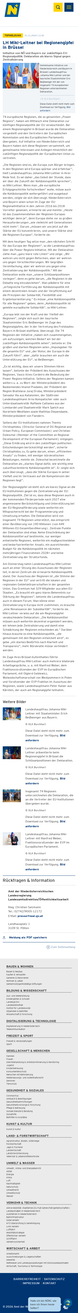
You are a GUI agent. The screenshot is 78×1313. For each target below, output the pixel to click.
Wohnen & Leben (14, 980)
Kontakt (49, 1283)
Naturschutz (12, 1186)
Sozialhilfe (11, 1114)
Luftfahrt (10, 1229)
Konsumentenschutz (16, 1071)
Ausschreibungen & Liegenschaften (23, 1256)
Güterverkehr (12, 1220)
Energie (10, 1174)
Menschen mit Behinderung (19, 1074)
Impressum (31, 1283)
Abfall (9, 1171)
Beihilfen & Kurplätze (16, 1117)
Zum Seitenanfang (62, 947)
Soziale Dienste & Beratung (19, 1111)
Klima (9, 1177)
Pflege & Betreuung (15, 1108)
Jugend (10, 1065)
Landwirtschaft (13, 1150)
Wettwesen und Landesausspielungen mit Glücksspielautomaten (37, 1262)
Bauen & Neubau (14, 971)
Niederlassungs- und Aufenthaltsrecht (24, 1077)
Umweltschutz (13, 1193)
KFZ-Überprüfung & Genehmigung (23, 1223)
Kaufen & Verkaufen (16, 974)
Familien (10, 1056)
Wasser (9, 1196)
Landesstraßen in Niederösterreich (23, 1211)
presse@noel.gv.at (30, 916)
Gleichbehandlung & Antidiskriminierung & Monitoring (32, 1062)
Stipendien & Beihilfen (17, 1011)
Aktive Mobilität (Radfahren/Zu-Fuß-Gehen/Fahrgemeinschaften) (38, 1208)
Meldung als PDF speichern (27, 937)
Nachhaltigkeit (13, 1183)
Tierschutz (11, 1083)
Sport (9, 1044)
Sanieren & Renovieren (17, 977)
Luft (8, 1180)
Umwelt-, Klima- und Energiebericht (23, 1168)
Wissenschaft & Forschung (19, 1014)
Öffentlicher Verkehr (16, 1235)
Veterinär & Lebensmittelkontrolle (22, 1156)
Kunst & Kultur (13, 1129)
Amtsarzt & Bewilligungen (19, 1098)
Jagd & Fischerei (14, 1147)
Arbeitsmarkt (12, 1253)
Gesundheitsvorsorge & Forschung (23, 1104)
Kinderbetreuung (14, 1068)
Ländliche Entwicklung (17, 1153)
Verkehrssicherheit (15, 1241)
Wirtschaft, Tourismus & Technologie (24, 1266)
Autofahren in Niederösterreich (21, 1214)
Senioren (10, 1080)
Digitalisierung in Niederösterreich (23, 1026)
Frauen (9, 1059)
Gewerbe (10, 1259)
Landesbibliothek (14, 1005)
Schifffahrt (11, 1238)
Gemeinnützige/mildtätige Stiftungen (24, 984)
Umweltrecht (12, 1189)
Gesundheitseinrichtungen (19, 1101)
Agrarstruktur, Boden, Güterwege (22, 1140)
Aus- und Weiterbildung (17, 995)
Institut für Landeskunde (18, 1008)
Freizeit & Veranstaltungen (19, 1041)
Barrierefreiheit (27, 1279)
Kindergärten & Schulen (18, 998)
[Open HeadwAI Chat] (67, 1303)
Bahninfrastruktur (15, 1217)
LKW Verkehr (12, 1226)
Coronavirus (12, 1095)
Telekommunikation (15, 1029)
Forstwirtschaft (13, 1144)
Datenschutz (54, 1279)
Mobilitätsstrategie (15, 1232)
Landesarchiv (12, 1002)
